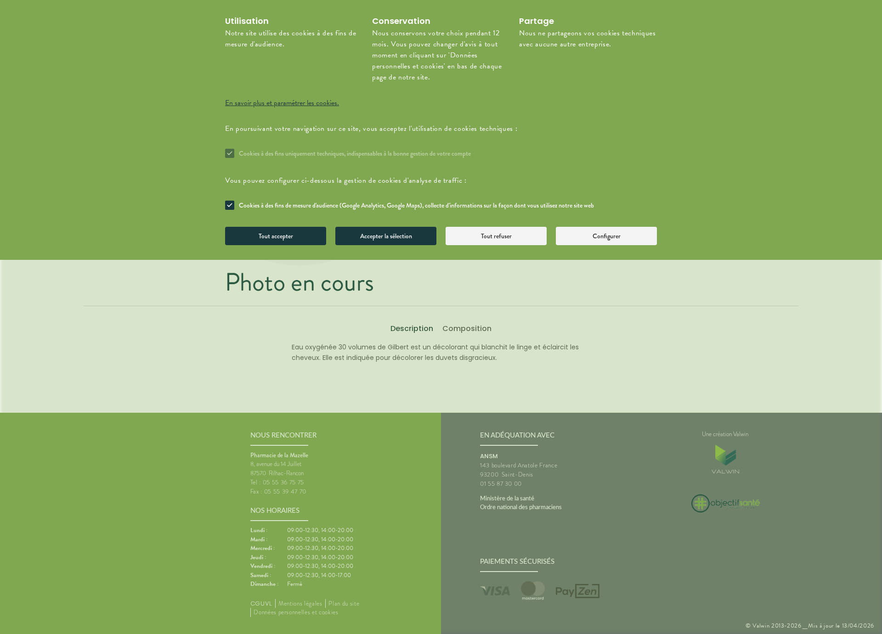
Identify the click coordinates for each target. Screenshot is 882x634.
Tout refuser (496, 236)
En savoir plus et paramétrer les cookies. (282, 102)
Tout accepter (276, 236)
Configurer (607, 236)
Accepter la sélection (386, 236)
